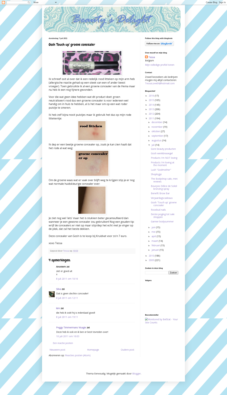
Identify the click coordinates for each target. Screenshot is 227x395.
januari (156, 249)
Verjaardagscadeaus (162, 197)
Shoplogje (156, 174)
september (158, 135)
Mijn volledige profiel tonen (159, 64)
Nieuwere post (57, 349)
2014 (152, 104)
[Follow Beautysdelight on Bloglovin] (159, 45)
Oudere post (127, 349)
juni (154, 227)
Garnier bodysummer (162, 221)
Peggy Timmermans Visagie (71, 327)
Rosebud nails (158, 209)
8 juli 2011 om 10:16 (67, 278)
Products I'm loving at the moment (162, 164)
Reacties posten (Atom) (78, 355)
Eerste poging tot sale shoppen (162, 216)
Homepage (93, 349)
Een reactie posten (63, 343)
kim (58, 308)
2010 (152, 255)
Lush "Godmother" (161, 169)
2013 (152, 109)
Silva (58, 289)
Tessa (151, 57)
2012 (152, 113)
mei (154, 231)
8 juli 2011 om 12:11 (67, 297)
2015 (152, 100)
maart (155, 240)
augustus (157, 140)
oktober (156, 131)
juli (153, 144)
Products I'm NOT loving (164, 157)
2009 (152, 260)
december (157, 122)
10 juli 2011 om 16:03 (67, 336)
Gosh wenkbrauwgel (162, 153)
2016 (152, 95)
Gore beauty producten (163, 148)
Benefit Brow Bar (160, 193)
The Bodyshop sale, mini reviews (164, 180)
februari (156, 245)
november (157, 126)
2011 (152, 118)
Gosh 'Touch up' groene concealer (164, 204)
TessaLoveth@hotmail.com (160, 83)
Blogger (136, 373)
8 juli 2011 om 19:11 (67, 317)
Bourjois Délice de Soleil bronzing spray (164, 187)
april (154, 236)
